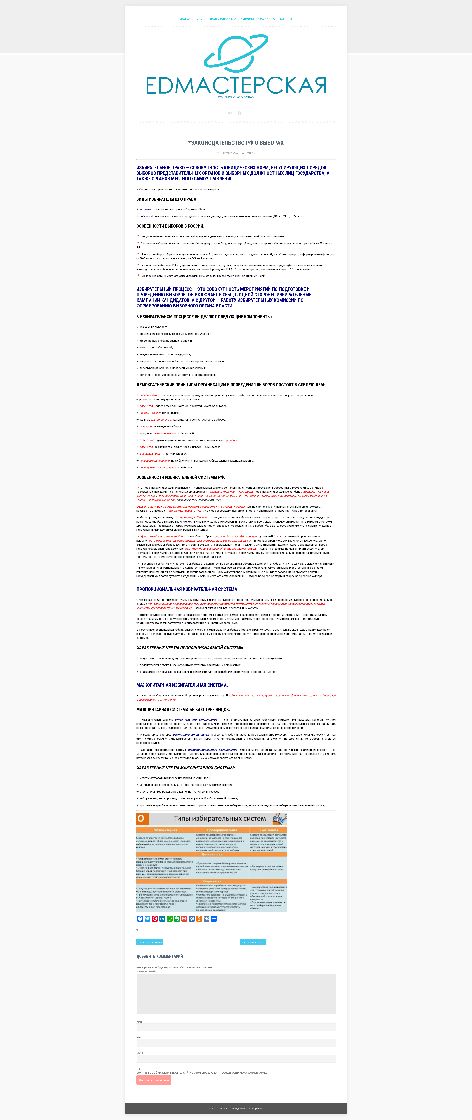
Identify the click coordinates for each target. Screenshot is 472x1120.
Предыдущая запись (150, 942)
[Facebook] (240, 113)
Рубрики (250, 152)
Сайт (139, 1053)
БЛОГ (200, 18)
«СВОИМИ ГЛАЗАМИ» (254, 18)
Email (140, 1037)
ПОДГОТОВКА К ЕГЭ (223, 18)
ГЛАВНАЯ (185, 18)
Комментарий (146, 971)
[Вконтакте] (230, 113)
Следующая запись (253, 942)
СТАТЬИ (278, 18)
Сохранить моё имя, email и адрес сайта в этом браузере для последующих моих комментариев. (202, 1072)
